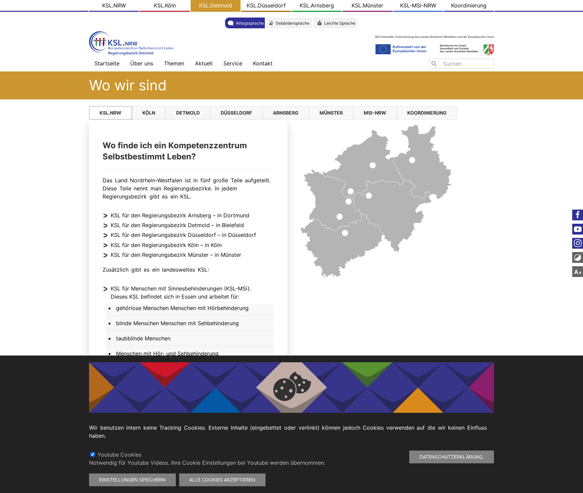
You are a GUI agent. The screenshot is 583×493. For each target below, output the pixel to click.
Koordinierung (469, 5)
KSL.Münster (367, 5)
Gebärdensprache (292, 23)
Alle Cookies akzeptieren (222, 480)
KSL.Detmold (215, 5)
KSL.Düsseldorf (266, 5)
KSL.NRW (114, 5)
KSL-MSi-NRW (418, 5)
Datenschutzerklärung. (451, 457)
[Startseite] (133, 43)
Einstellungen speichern (132, 480)
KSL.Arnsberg (317, 5)
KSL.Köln (165, 5)
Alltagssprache (250, 23)
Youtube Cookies (119, 454)
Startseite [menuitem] (106, 63)
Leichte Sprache (339, 23)
